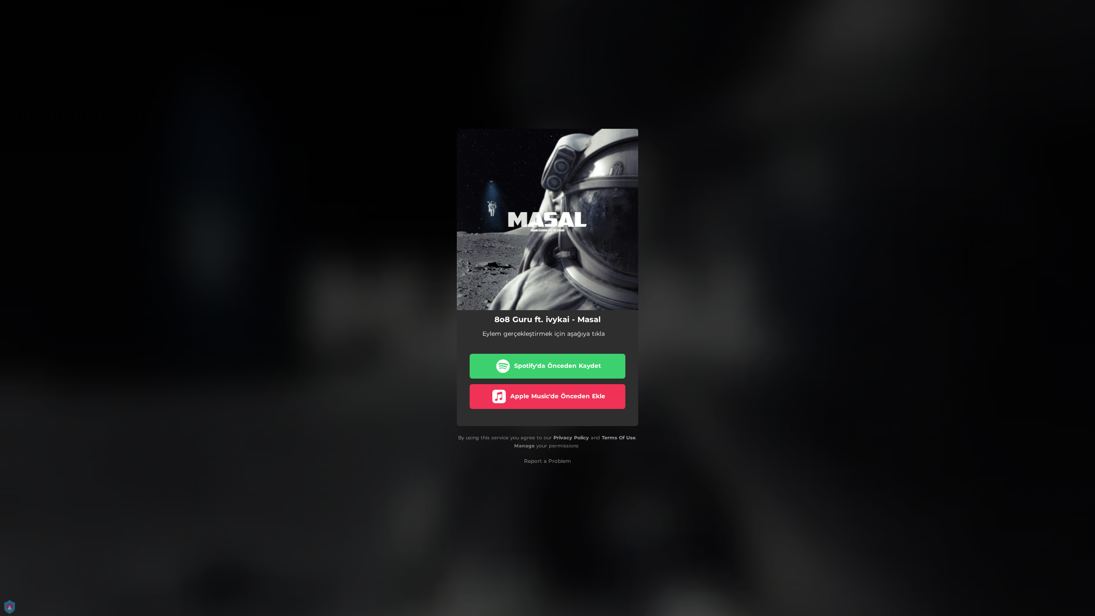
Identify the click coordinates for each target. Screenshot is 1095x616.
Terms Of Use (619, 438)
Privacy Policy (571, 438)
